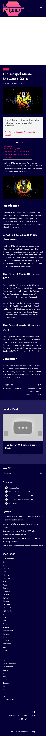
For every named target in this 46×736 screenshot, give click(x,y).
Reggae (6, 683)
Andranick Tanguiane (24, 132)
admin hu (6, 578)
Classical (6, 591)
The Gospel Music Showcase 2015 (16, 151)
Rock (5, 686)
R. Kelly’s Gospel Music (12, 387)
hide (21, 142)
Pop (4, 676)
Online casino (8, 667)
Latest (5, 650)
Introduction (8, 146)
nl (3, 657)
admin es (6, 568)
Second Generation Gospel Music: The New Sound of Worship (34, 390)
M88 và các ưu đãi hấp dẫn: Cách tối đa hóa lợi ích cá (23, 546)
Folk (4, 617)
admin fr (6, 572)
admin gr (6, 575)
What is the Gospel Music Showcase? (17, 149)
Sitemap (23, 719)
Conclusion (8, 157)
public (5, 680)
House (5, 637)
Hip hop (6, 634)
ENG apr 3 (7, 608)
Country (6, 595)
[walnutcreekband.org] (13, 8)
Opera (5, 670)
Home (32, 712)
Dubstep (6, 601)
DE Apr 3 (6, 598)
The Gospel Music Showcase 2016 (16, 154)
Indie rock (6, 640)
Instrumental (8, 644)
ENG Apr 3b (7, 611)
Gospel (5, 69)
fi (3, 614)
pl (3, 673)
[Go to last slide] (6, 433)
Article (5, 581)
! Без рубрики (8, 558)
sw (4, 696)
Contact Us (13, 716)
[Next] (40, 433)
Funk (4, 621)
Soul (4, 693)
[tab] (18, 456)
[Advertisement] (23, 41)
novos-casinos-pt (9, 663)
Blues (5, 585)
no (4, 660)
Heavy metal (8, 630)
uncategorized (8, 699)
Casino (5, 588)
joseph (7, 83)
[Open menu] (40, 8)
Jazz (4, 647)
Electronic (7, 604)
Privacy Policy (31, 716)
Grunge (6, 627)
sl (3, 689)
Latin (5, 653)
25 (4, 562)
